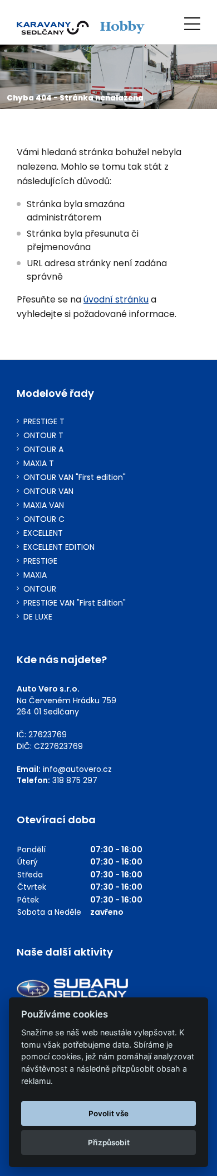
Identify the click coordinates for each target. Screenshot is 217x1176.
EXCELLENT (43, 533)
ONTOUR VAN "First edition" (74, 477)
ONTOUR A (43, 449)
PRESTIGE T (44, 421)
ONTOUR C (44, 519)
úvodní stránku (116, 299)
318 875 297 (74, 780)
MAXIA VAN (43, 505)
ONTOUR (39, 589)
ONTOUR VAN (48, 491)
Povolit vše (108, 1113)
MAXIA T (38, 463)
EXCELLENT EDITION (59, 547)
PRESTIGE (40, 561)
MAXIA (35, 575)
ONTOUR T (43, 435)
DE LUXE (37, 617)
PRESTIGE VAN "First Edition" (74, 603)
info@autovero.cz (77, 769)
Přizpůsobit (109, 1142)
